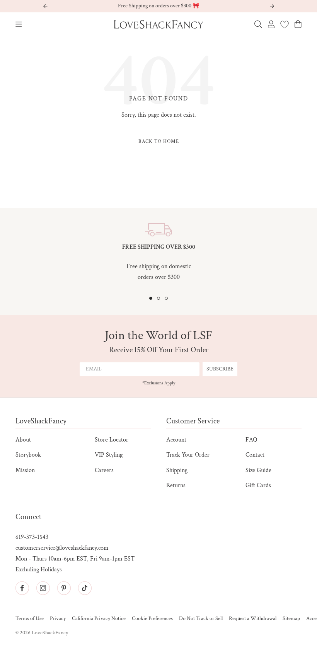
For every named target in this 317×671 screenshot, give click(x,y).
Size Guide (258, 470)
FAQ (251, 439)
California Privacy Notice (99, 618)
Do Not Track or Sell (201, 618)
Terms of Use (29, 618)
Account (176, 439)
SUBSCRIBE (219, 368)
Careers (104, 470)
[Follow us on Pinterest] (63, 588)
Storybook (28, 455)
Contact (254, 455)
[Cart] (298, 24)
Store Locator (111, 439)
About (23, 439)
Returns (176, 485)
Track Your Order (188, 455)
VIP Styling (109, 455)
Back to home (158, 141)
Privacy (58, 618)
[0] (284, 24)
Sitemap (291, 618)
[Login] (271, 24)
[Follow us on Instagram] (42, 588)
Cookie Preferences (152, 618)
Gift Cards (258, 485)
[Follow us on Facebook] (22, 588)
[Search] (258, 24)
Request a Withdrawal (252, 618)
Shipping (176, 470)
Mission (25, 470)
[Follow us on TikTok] (84, 588)
